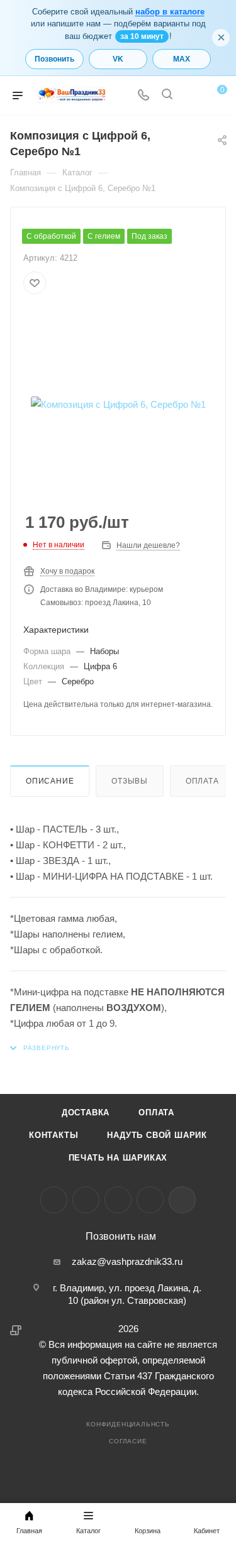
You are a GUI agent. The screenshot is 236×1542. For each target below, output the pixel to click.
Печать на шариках (118, 1157)
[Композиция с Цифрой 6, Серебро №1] (118, 404)
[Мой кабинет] (190, 95)
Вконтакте (53, 1199)
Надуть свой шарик (157, 1135)
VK (118, 59)
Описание (50, 781)
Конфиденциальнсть (128, 1424)
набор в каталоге (170, 11)
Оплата (202, 781)
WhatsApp (150, 1199)
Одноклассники (118, 1199)
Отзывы (129, 781)
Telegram (85, 1199)
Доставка (86, 1112)
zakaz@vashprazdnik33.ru (127, 1261)
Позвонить (54, 59)
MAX (181, 59)
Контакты (53, 1135)
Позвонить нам (121, 1237)
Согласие (128, 1441)
